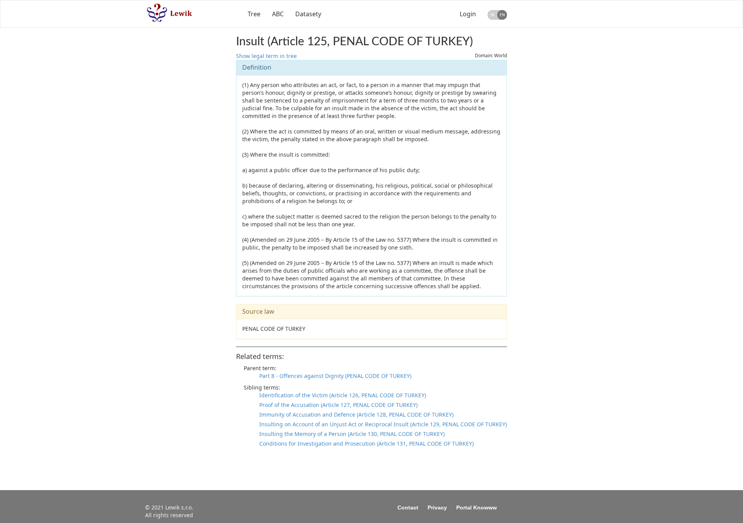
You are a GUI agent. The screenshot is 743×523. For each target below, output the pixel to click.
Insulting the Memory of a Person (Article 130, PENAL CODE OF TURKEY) (352, 434)
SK (492, 14)
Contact (407, 507)
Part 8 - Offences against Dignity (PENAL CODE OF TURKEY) (335, 375)
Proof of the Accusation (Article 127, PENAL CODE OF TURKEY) (338, 404)
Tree (254, 14)
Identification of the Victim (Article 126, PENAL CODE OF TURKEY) (342, 395)
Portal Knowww (476, 507)
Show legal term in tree (266, 56)
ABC (278, 14)
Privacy (437, 507)
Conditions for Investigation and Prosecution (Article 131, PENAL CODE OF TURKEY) (366, 443)
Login (468, 14)
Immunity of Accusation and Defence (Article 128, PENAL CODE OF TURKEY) (356, 414)
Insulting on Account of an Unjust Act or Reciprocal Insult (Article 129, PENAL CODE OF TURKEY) (383, 424)
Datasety (308, 14)
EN (502, 14)
